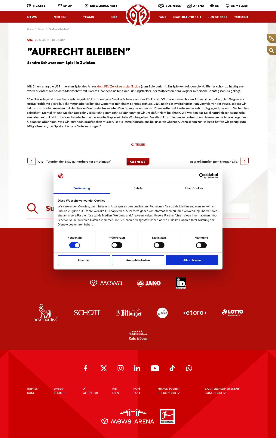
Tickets (39, 6)
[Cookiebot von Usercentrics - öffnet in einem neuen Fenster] (202, 176)
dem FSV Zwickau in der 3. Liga (118, 86)
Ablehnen (84, 260)
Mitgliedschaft (104, 6)
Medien (115, 391)
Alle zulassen (192, 260)
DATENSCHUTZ (60, 391)
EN (217, 6)
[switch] (117, 245)
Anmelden (240, 6)
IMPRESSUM (33, 391)
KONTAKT (137, 391)
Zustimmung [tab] (81, 188)
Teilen (140, 144)
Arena (198, 6)
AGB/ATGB (90, 393)
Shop (67, 6)
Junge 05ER (218, 17)
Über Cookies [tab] (194, 188)
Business (173, 6)
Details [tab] (138, 188)
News (32, 17)
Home (30, 29)
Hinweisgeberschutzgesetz (169, 391)
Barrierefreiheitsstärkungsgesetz (222, 391)
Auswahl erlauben (138, 260)
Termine (241, 17)
